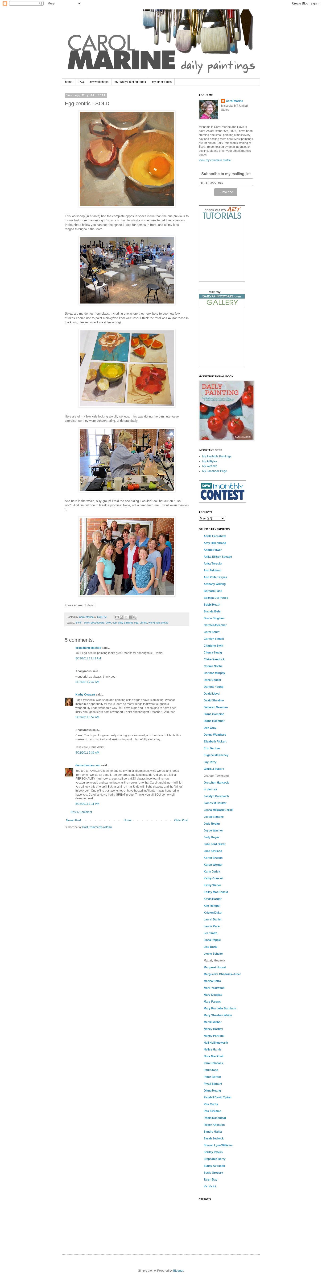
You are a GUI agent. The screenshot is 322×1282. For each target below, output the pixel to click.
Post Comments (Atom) (97, 827)
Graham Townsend (216, 775)
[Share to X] (126, 617)
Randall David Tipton (217, 1097)
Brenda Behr (212, 611)
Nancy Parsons (214, 1035)
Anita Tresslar (213, 563)
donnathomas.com (87, 765)
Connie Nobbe (213, 666)
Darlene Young (213, 686)
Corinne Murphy (214, 673)
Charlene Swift (213, 645)
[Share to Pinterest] (134, 617)
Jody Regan (212, 823)
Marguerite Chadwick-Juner (222, 974)
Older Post (181, 820)
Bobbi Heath (212, 604)
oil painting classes (88, 647)
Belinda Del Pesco (216, 597)
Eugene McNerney (216, 755)
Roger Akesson (214, 1124)
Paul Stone (211, 1070)
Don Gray (210, 728)
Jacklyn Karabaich (216, 796)
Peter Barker (212, 1077)
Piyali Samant (213, 1083)
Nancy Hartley (213, 1029)
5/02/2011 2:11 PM (87, 803)
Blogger (178, 1270)
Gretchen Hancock (216, 782)
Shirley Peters (213, 1152)
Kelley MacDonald (216, 892)
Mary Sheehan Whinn (218, 1015)
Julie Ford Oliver (215, 844)
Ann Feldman (212, 570)
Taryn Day (210, 1179)
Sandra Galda (213, 1131)
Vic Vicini (210, 1186)
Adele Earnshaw (215, 536)
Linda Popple (212, 940)
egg (136, 622)
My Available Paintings (216, 456)
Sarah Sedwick (214, 1138)
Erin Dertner (212, 748)
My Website (209, 466)
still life (143, 622)
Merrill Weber (213, 1022)
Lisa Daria (210, 947)
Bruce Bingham (214, 618)
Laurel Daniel (212, 919)
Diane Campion (214, 714)
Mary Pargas (212, 1001)
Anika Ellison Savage (218, 556)
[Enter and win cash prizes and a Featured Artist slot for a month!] (222, 501)
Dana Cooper (212, 680)
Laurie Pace (212, 926)
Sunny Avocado (214, 1166)
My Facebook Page (214, 471)
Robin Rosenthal (215, 1118)
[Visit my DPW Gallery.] (222, 306)
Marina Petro (212, 981)
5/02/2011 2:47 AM (87, 682)
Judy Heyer (211, 837)
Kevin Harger (213, 899)
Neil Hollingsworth (216, 1042)
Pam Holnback (213, 1063)
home (68, 82)
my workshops (99, 82)
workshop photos (158, 622)
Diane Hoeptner (214, 721)
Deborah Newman (216, 707)
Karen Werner (213, 864)
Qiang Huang (212, 1090)
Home (128, 820)
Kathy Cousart (85, 694)
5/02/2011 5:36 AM (87, 752)
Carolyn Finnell (214, 639)
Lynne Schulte (213, 953)
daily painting (125, 622)
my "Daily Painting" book (130, 82)
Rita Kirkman (212, 1111)
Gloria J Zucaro (214, 769)
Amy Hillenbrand (215, 543)
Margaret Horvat (215, 967)
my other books (162, 82)
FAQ (81, 82)
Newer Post (73, 820)
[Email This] (117, 617)
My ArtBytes (209, 461)
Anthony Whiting (215, 584)
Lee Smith (210, 933)
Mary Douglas (213, 994)
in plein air (210, 789)
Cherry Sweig (213, 652)
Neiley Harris (212, 1049)
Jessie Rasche (214, 816)
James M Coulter (215, 803)
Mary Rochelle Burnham (220, 1008)
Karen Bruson (213, 858)
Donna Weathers (215, 734)
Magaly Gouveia (214, 960)
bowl (108, 622)
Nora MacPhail (213, 1056)
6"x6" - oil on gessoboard (90, 622)
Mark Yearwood (214, 988)
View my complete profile (215, 160)
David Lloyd (211, 693)
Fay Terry (210, 762)
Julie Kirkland (213, 851)
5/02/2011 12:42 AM (88, 658)
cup (114, 622)
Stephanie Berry (215, 1159)
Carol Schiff (211, 632)
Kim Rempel (212, 905)
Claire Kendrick (214, 659)
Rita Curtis (211, 1104)
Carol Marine (234, 101)
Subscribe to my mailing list (226, 174)
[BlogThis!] (121, 617)
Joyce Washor (213, 830)
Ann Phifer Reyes (215, 577)
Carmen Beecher (215, 625)
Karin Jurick (212, 871)
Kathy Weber (212, 885)
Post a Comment (81, 812)
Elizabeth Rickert (215, 741)
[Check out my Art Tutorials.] (222, 219)
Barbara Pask (213, 591)
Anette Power (213, 550)
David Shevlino (214, 700)
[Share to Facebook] (130, 617)
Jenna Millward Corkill (218, 810)
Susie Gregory (213, 1172)
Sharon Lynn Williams (218, 1145)
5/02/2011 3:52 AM (87, 717)
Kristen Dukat (213, 912)
